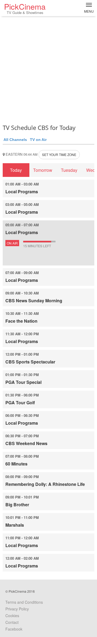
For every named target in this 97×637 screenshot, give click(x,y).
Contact (12, 622)
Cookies (12, 615)
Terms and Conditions (24, 602)
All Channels (15, 139)
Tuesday (69, 170)
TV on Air (38, 139)
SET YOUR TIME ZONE (59, 154)
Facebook (13, 629)
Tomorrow (42, 170)
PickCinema (25, 8)
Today (16, 170)
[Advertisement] (48, 68)
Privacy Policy (17, 608)
